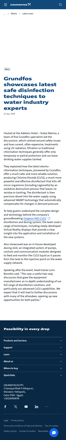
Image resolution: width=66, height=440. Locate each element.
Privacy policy (17, 420)
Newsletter (43, 431)
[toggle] (5, 4)
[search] (60, 4)
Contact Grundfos (27, 431)
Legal (6, 420)
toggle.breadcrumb (4, 13)
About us (8, 361)
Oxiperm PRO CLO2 (34, 218)
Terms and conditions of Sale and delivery (23, 425)
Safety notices (10, 431)
